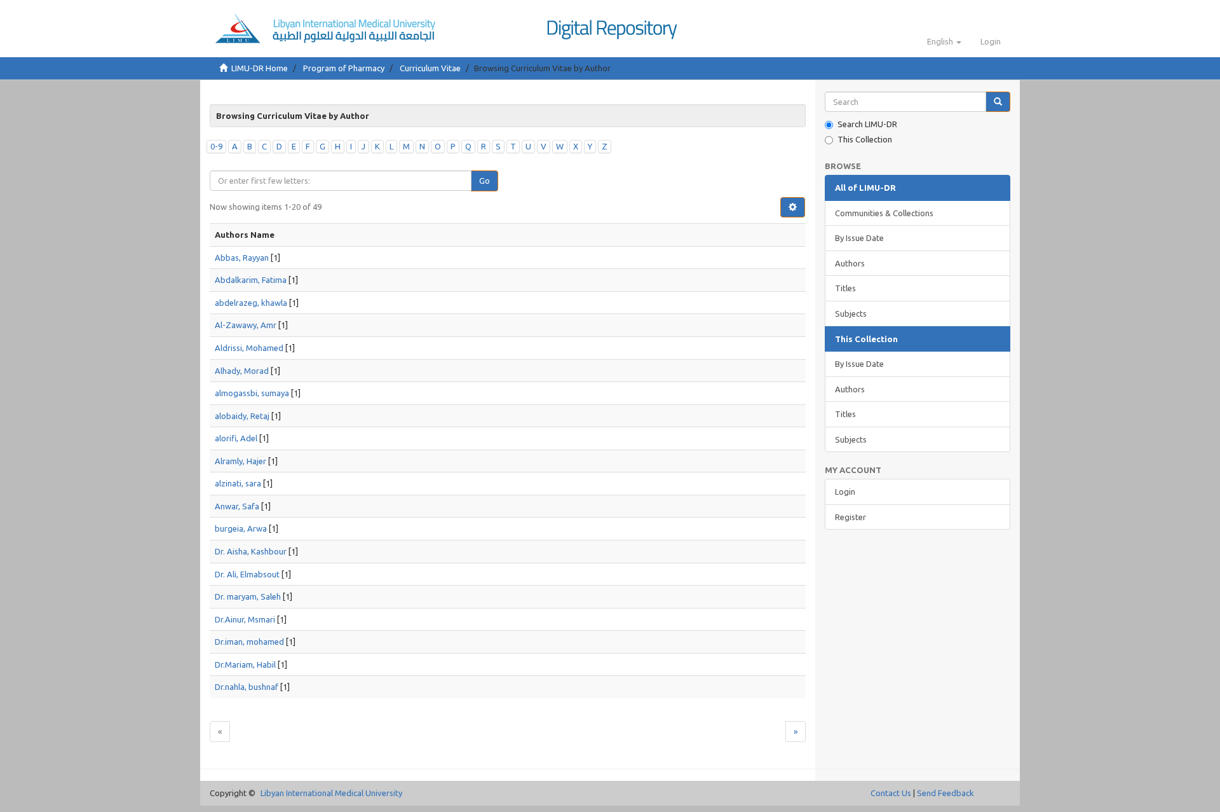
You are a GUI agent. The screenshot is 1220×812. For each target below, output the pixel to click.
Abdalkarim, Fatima (251, 279)
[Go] (998, 102)
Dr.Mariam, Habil (245, 664)
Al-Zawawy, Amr (245, 324)
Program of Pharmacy (343, 68)
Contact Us (891, 792)
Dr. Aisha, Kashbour (251, 551)
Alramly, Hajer (240, 461)
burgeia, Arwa (241, 528)
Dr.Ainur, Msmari (245, 619)
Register (850, 517)
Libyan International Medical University (331, 792)
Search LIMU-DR (867, 124)
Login (845, 491)
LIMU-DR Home (259, 68)
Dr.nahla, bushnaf (246, 686)
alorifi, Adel (236, 438)
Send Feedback (945, 792)
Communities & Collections (884, 213)
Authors (850, 263)
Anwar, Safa (237, 506)
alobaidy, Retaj (242, 415)
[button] (944, 41)
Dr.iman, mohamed (249, 641)
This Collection (864, 139)
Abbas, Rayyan (242, 257)
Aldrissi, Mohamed (249, 347)
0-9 (216, 146)
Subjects (851, 313)
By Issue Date (859, 237)
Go (484, 180)
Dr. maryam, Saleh (248, 596)
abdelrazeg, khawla (251, 302)
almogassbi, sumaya (252, 393)
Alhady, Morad (242, 370)
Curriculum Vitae (430, 68)
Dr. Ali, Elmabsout (247, 574)
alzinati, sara (238, 483)
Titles (845, 288)
